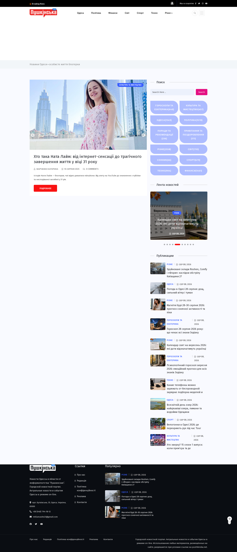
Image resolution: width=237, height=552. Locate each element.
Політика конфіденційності (86, 488)
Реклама (81, 496)
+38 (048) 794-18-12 (41, 511)
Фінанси (112, 13)
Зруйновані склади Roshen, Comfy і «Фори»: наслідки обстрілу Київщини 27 (187, 273)
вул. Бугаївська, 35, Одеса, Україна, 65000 (48, 504)
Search (201, 92)
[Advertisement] (118, 38)
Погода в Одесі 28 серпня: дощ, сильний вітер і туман (137, 498)
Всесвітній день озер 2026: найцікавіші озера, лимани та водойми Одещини (184, 408)
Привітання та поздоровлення (193, 135)
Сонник (164, 160)
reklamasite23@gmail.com (45, 517)
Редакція (81, 480)
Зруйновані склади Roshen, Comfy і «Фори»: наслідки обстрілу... (75, 4)
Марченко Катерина (47, 169)
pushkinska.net (199, 547)
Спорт (140, 13)
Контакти (82, 502)
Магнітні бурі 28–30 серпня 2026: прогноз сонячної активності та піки (186, 309)
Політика (96, 13)
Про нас (81, 474)
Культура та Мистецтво (193, 107)
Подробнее (45, 188)
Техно (154, 13)
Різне (168, 13)
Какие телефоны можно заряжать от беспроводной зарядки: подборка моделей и (185, 389)
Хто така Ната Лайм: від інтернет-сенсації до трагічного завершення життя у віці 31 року (88, 159)
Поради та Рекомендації (164, 135)
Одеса (80, 13)
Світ (127, 13)
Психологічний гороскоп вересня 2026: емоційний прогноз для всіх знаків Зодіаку (176, 222)
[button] (164, 244)
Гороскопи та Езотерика (164, 107)
